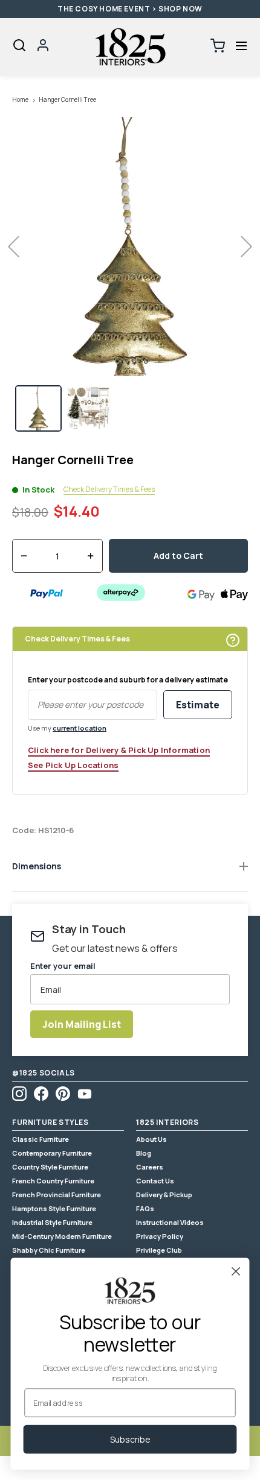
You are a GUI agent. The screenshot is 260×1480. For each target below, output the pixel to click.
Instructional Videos (170, 1222)
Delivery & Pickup (164, 1194)
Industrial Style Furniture (52, 1222)
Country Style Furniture (50, 1166)
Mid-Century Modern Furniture (62, 1236)
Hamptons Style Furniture (54, 1208)
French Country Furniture (53, 1180)
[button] (241, 46)
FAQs (145, 1208)
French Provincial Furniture (56, 1194)
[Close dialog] (236, 1271)
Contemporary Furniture (52, 1152)
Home (20, 99)
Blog (143, 1152)
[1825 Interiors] (130, 47)
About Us (151, 1139)
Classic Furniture (40, 1139)
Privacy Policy (159, 1236)
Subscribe (130, 1439)
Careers (149, 1166)
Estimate (197, 704)
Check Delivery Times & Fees (109, 489)
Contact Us (155, 1180)
